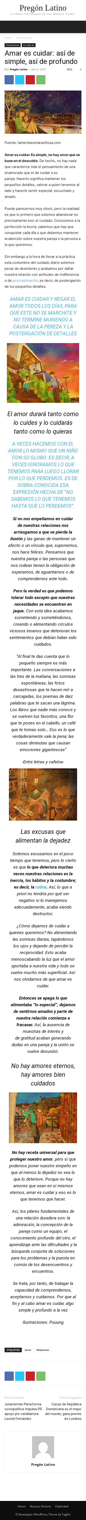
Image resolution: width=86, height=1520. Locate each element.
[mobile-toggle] (7, 27)
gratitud (28, 1038)
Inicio (8, 38)
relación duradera (40, 1218)
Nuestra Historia (40, 1506)
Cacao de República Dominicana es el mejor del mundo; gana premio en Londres (63, 1411)
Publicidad (61, 1506)
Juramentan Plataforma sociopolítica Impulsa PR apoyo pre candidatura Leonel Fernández (23, 1411)
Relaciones (42, 1350)
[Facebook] (9, 79)
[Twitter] (19, 79)
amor (28, 1350)
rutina (41, 887)
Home (21, 1506)
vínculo (37, 545)
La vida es (28, 45)
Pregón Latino (19, 69)
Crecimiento (24, 38)
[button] (79, 27)
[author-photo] (43, 1458)
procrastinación (25, 280)
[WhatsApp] (40, 79)
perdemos (49, 478)
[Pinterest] (30, 79)
